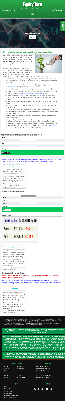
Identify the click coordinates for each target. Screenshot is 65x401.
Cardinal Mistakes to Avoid (11, 395)
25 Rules (6, 375)
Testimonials (10, 188)
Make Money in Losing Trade (43, 375)
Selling (21, 373)
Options (21, 375)
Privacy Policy (8, 391)
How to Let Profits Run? (42, 366)
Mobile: (4, 146)
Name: (4, 137)
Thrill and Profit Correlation (43, 370)
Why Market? (22, 377)
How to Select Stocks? (10, 397)
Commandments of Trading (43, 377)
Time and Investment (41, 373)
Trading (21, 370)
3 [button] (35, 44)
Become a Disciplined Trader (43, 368)
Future (6, 366)
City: (3, 143)
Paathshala (7, 373)
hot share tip (52, 125)
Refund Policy (8, 393)
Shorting (21, 366)
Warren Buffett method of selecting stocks (31, 93)
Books (6, 377)
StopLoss (6, 368)
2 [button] (32, 44)
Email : (4, 140)
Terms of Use (8, 389)
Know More (32, 37)
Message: (5, 149)
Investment (22, 368)
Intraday (6, 370)
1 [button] (30, 44)
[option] (32, 33)
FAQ (5, 386)
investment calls (11, 87)
